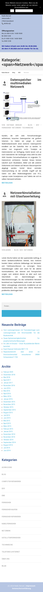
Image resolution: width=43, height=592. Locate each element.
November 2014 (9, 437)
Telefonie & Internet (11, 552)
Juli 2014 (6, 448)
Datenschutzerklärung (21, 588)
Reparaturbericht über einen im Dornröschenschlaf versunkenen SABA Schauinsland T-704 (21, 354)
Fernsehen (6, 128)
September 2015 (9, 410)
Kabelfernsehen (9, 524)
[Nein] (40, 7)
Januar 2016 (8, 399)
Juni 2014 (7, 450)
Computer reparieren (11, 481)
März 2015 (7, 426)
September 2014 (9, 442)
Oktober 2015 (8, 407)
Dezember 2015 (9, 402)
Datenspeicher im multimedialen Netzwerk (25, 83)
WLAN (4, 566)
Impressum (30, 586)
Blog (30, 125)
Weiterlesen (7, 183)
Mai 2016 (6, 391)
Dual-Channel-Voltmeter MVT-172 (15, 349)
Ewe (3, 495)
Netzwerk (16, 128)
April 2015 (7, 423)
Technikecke (27, 128)
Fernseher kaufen (9, 509)
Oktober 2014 (8, 440)
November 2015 (9, 404)
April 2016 (7, 393)
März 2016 (7, 396)
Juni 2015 (7, 418)
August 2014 (8, 445)
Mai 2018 (6, 377)
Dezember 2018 (9, 375)
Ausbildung (7, 467)
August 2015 (8, 412)
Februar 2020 (8, 372)
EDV (37, 125)
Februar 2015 (8, 429)
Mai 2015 (6, 421)
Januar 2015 (8, 431)
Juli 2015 (6, 415)
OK (12, 11)
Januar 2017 (8, 383)
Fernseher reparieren (11, 517)
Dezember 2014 (9, 434)
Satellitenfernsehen (11, 538)
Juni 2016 (7, 388)
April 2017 (7, 380)
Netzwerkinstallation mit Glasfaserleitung (25, 194)
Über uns (6, 559)
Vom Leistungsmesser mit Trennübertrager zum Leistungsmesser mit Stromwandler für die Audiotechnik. (21, 332)
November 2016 (9, 385)
